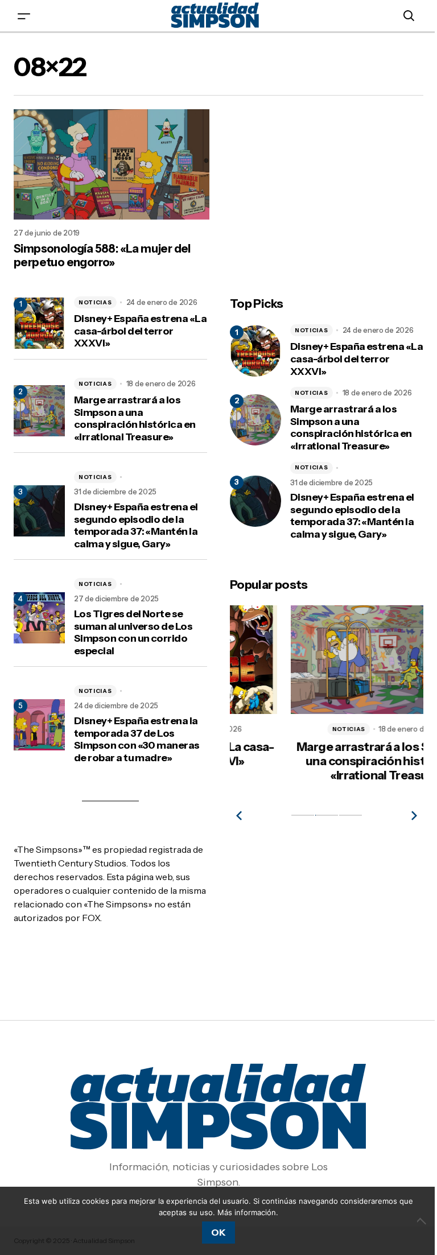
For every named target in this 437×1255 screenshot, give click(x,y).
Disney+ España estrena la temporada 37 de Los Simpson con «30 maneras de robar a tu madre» (137, 739)
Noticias (95, 302)
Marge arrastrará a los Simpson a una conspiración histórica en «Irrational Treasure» (135, 418)
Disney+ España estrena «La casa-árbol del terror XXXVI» (140, 331)
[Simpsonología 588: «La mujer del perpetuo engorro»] (111, 164)
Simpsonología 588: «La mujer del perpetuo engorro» (102, 255)
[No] (422, 1221)
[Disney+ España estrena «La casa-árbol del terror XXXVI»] (255, 351)
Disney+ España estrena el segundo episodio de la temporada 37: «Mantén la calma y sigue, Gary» (136, 525)
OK (218, 1232)
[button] (24, 15)
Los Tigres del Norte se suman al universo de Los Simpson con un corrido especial (133, 632)
